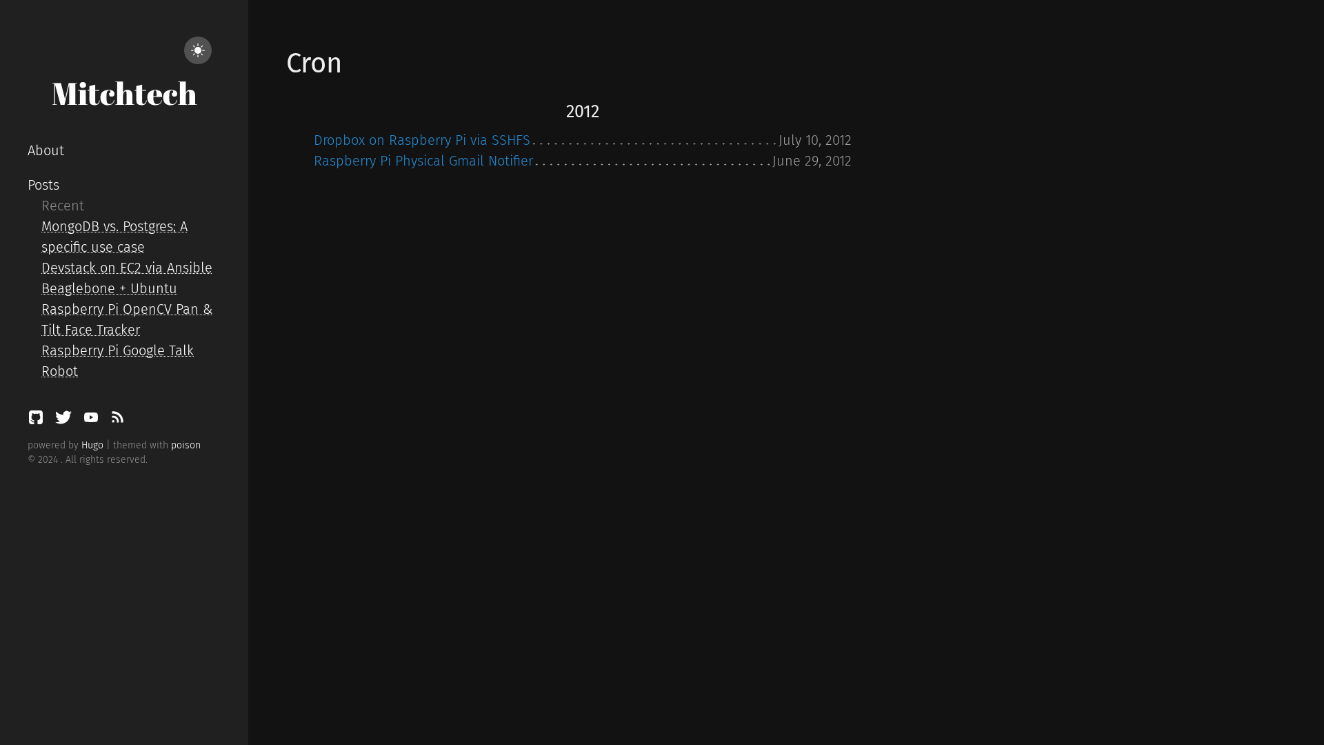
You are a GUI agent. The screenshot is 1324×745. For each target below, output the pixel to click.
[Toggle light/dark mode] (198, 50)
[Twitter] (65, 421)
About (46, 150)
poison (186, 445)
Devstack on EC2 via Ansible (126, 267)
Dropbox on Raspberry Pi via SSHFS (422, 140)
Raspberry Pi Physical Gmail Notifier (423, 160)
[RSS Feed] (117, 421)
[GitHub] (38, 421)
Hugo (92, 445)
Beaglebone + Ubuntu (109, 288)
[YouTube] (93, 421)
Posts (43, 185)
